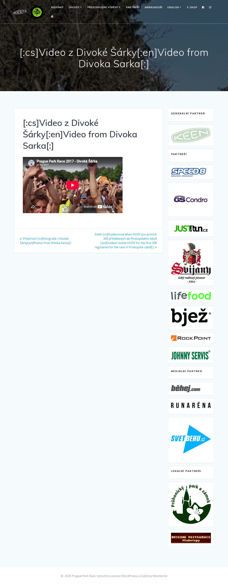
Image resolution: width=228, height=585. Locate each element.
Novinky (57, 7)
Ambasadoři (154, 7)
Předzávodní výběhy (102, 7)
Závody (73, 7)
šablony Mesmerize (154, 576)
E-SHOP (192, 7)
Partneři (133, 7)
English (173, 7)
